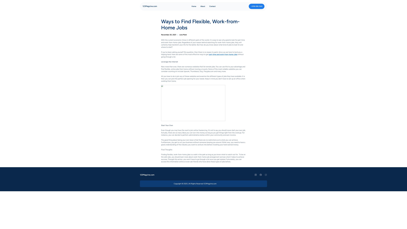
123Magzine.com (150, 6)
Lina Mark (183, 35)
